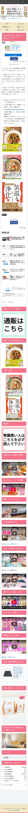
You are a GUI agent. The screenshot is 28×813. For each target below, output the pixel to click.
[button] (24, 785)
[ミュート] (22, 607)
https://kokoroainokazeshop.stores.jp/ (14, 109)
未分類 (4, 214)
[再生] (4, 607)
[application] (14, 602)
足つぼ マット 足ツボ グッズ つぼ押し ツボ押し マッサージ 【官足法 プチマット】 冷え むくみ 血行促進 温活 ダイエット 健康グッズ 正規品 (17, 670)
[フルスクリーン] (24, 607)
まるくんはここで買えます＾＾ (10, 544)
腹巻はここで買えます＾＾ (9, 657)
